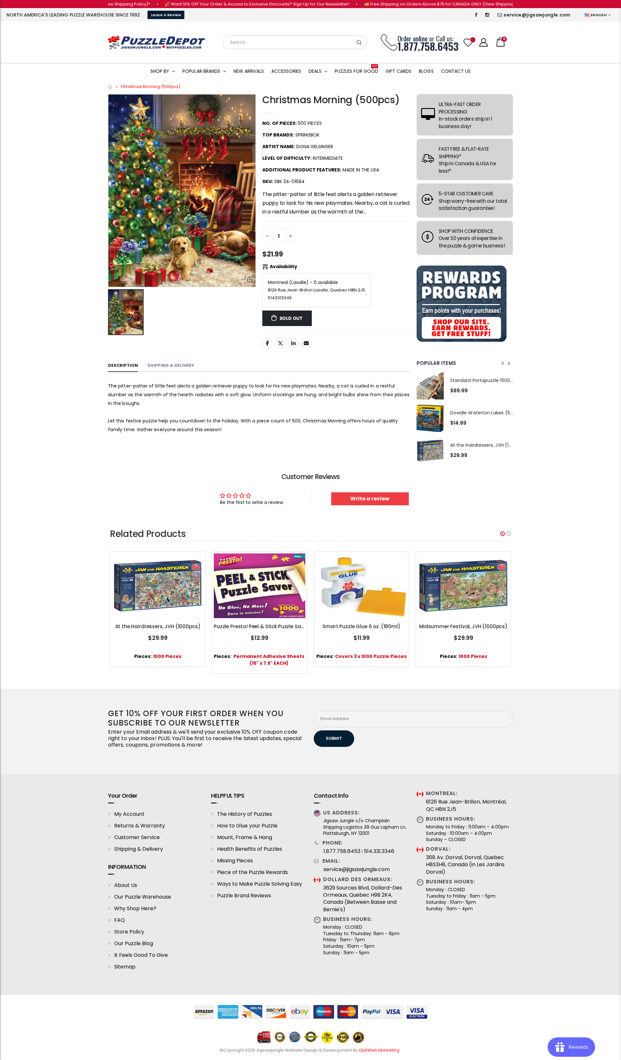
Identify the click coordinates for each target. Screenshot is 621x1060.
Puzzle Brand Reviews (244, 895)
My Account (129, 814)
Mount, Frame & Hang (244, 837)
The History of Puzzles (244, 814)
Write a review (369, 498)
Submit (334, 738)
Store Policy (129, 931)
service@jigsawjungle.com (537, 15)
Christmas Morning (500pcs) (330, 100)
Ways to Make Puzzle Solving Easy (259, 884)
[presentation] (503, 363)
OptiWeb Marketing (379, 1050)
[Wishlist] (468, 42)
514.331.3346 (379, 851)
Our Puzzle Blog (133, 943)
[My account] (483, 42)
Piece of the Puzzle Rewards (252, 872)
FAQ (119, 920)
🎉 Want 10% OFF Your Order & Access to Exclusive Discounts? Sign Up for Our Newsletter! (224, 4)
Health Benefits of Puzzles (249, 849)
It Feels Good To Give (141, 955)
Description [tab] (123, 365)
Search (359, 42)
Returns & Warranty (139, 825)
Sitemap (125, 966)
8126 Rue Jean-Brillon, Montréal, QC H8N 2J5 (466, 805)
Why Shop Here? (135, 908)
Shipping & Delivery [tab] (170, 365)
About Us (125, 885)
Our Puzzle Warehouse (142, 897)
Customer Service (137, 837)
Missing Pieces (235, 860)
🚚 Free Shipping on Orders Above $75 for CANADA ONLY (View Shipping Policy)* (414, 4)
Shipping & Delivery (138, 849)
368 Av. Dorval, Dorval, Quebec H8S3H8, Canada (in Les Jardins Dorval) (465, 865)
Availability (283, 266)
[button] (503, 534)
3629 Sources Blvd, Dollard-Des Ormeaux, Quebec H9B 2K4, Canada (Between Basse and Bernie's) (362, 898)
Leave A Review (166, 14)
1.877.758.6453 (341, 851)
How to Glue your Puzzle (247, 825)
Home (110, 86)
